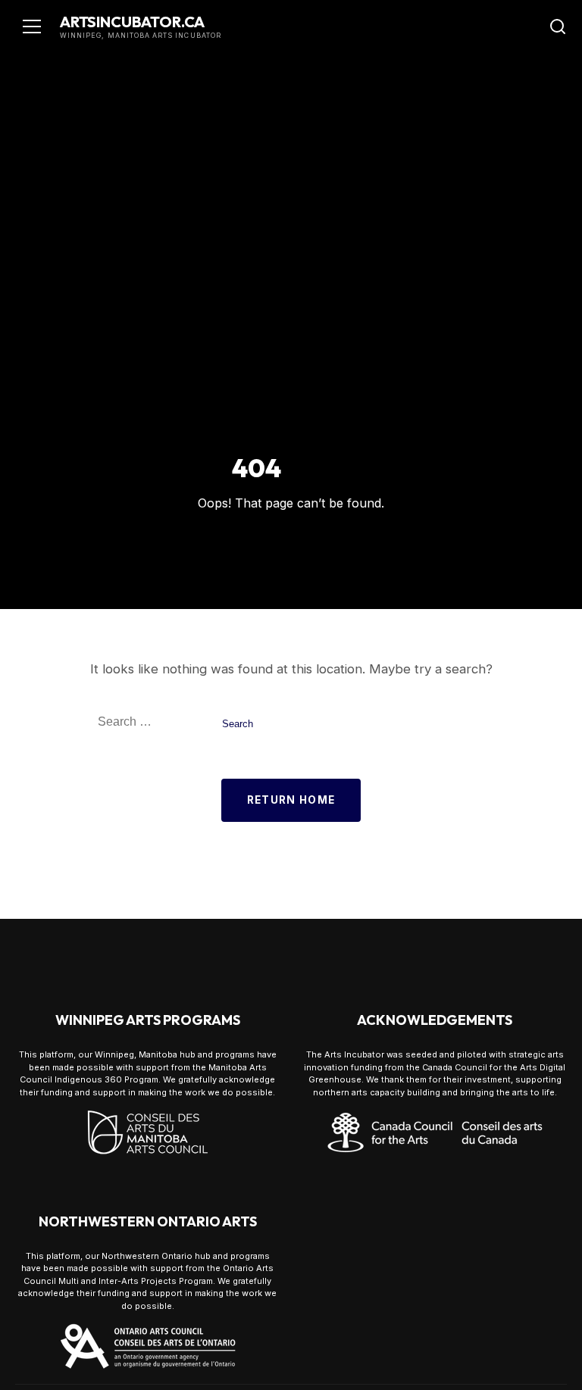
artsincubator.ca (132, 21)
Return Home (291, 800)
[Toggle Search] (558, 26)
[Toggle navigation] (31, 26)
